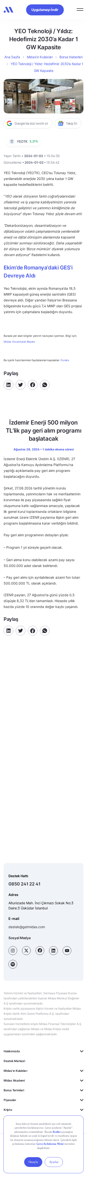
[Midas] (8, 10)
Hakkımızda (12, 1051)
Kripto (8, 1110)
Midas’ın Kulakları (40, 57)
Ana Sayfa (12, 57)
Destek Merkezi (14, 1061)
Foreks (65, 360)
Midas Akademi (14, 1080)
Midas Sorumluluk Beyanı (19, 341)
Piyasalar (10, 1100)
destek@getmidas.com (26, 927)
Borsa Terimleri (14, 1090)
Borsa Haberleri (71, 57)
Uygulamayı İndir (44, 10)
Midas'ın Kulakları (15, 1071)
